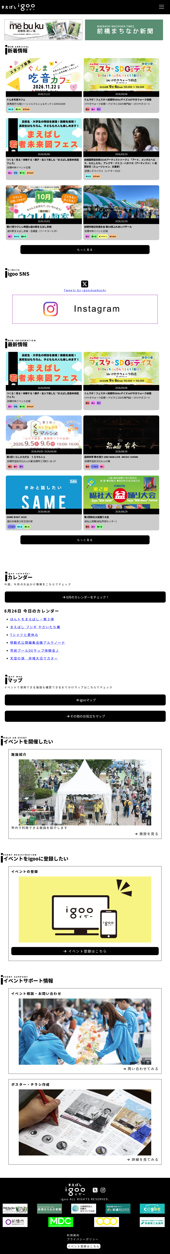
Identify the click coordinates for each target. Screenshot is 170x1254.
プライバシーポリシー (83, 1239)
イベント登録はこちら (87, 951)
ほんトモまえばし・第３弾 (32, 619)
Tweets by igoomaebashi (85, 290)
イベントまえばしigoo (75, 1190)
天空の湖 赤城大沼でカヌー (34, 658)
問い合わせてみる (143, 1068)
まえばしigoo (18, 7)
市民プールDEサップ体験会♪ (34, 650)
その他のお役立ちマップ (87, 716)
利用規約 (73, 1235)
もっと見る (85, 250)
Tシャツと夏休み (24, 634)
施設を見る (149, 833)
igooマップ (87, 700)
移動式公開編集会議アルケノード (37, 642)
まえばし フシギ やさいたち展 (35, 627)
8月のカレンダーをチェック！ (87, 597)
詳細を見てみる (145, 1159)
